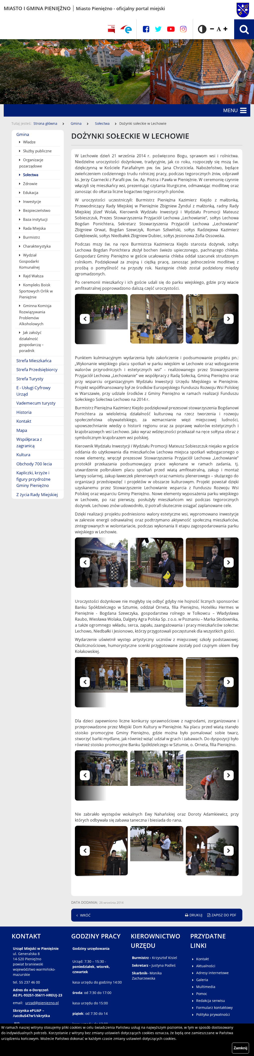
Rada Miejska (34, 228)
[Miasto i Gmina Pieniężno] (232, 8)
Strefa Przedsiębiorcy (37, 369)
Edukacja (30, 192)
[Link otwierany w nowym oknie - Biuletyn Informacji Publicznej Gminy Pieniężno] (111, 29)
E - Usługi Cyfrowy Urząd (33, 391)
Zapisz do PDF (224, 915)
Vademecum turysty (36, 403)
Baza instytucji (35, 219)
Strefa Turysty (29, 379)
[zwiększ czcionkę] (225, 29)
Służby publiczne (37, 150)
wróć (85, 915)
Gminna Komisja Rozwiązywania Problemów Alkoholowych (35, 314)
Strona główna (45, 123)
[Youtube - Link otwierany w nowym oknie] (171, 29)
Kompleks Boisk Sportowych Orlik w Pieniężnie (36, 290)
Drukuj (196, 915)
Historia (24, 412)
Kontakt (23, 421)
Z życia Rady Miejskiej (37, 494)
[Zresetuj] (219, 29)
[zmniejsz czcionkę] (212, 29)
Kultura (23, 454)
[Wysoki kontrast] (202, 29)
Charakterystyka (36, 246)
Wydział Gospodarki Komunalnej (29, 261)
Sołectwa (102, 123)
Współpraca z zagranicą (29, 442)
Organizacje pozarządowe (31, 162)
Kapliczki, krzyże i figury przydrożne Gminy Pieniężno (33, 479)
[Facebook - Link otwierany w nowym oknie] (146, 29)
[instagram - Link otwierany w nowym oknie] (183, 29)
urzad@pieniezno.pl (42, 1002)
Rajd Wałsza (32, 275)
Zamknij (240, 1048)
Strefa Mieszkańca (33, 360)
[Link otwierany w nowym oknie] (126, 29)
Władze (28, 141)
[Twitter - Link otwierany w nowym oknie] (158, 29)
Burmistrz (31, 237)
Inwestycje (31, 201)
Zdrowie (29, 183)
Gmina (76, 123)
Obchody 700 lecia (34, 464)
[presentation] (93, 319)
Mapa (21, 430)
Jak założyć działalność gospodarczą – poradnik (31, 341)
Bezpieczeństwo (36, 210)
